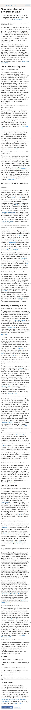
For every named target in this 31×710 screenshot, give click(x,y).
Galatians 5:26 (11, 327)
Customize (17, 707)
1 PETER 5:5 (18, 20)
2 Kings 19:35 (5, 533)
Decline (10, 707)
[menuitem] (2, 2)
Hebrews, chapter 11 (11, 619)
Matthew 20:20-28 (7, 422)
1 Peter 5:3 (5, 445)
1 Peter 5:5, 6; (21, 635)
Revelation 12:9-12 (20, 169)
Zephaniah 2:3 (19, 205)
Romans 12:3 (5, 334)
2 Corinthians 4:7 (6, 637)
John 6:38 (17, 239)
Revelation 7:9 (21, 298)
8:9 (7, 63)
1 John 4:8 (20, 235)
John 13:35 (24, 258)
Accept (4, 707)
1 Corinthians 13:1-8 (7, 221)
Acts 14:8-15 (21, 515)
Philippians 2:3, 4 (21, 348)
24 (11, 386)
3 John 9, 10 (13, 482)
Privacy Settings (17, 703)
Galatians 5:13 (20, 435)
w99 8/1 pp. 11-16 (11, 5)
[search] (29, 2)
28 (20, 198)
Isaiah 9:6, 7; (24, 601)
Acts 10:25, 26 (5, 502)
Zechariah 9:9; (5, 593)
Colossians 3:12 (12, 393)
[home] (2, 2)
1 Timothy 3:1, (14, 460)
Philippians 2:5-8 (5, 602)
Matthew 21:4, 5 (14, 593)
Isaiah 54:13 (11, 212)
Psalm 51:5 (20, 368)
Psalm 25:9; (5, 212)
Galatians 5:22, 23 (20, 320)
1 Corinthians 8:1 (15, 355)
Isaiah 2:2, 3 (5, 291)
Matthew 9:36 (12, 242)
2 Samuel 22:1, (15, 198)
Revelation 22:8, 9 (17, 542)
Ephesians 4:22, (6, 386)
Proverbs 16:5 (11, 179)
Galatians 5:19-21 (13, 149)
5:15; (4, 63)
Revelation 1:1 (5, 527)
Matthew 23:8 (23, 426)
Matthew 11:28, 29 (12, 250)
